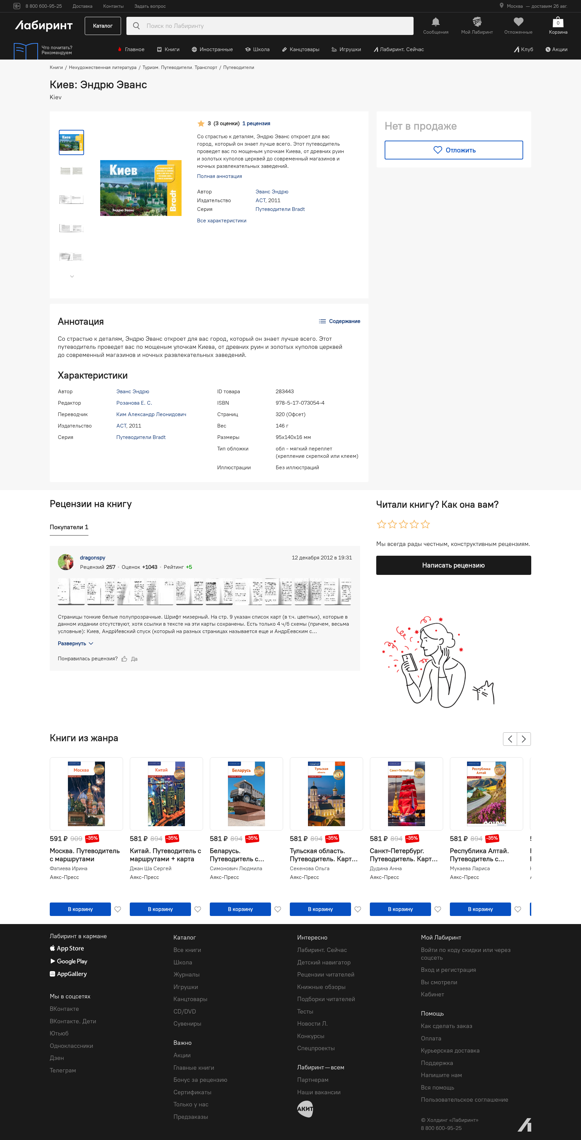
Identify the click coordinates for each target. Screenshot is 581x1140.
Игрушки (350, 49)
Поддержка (437, 1063)
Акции (560, 49)
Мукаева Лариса (470, 869)
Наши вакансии (319, 1092)
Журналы (186, 974)
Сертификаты (192, 1092)
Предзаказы (190, 1116)
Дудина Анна (386, 869)
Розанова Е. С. (134, 403)
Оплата (431, 1038)
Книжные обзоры (321, 987)
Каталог (103, 26)
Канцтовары (304, 49)
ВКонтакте (64, 1009)
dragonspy (92, 557)
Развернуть (72, 643)
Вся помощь (437, 1087)
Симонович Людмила (236, 869)
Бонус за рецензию (200, 1079)
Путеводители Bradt (280, 209)
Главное (135, 49)
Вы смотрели (439, 982)
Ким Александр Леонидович (151, 414)
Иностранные (216, 49)
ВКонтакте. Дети (73, 1021)
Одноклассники (71, 1046)
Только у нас (190, 1104)
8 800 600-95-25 (441, 1128)
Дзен (57, 1058)
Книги (172, 49)
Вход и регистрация (448, 969)
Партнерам (312, 1079)
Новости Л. (312, 1023)
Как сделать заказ (446, 1026)
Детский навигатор (324, 962)
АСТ (260, 200)
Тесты (305, 1011)
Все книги (187, 950)
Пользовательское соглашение (464, 1099)
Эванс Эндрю (272, 191)
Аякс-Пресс (64, 877)
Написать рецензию (453, 565)
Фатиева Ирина (68, 869)
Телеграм (63, 1070)
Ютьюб (59, 1033)
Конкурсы (310, 1036)
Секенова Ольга (310, 869)
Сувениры (187, 1023)
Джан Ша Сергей (150, 869)
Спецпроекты (316, 1048)
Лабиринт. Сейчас (402, 49)
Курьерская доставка (450, 1050)
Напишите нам (441, 1075)
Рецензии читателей (325, 974)
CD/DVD (184, 1011)
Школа (261, 49)
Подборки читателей (326, 999)
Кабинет (432, 994)
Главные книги (193, 1067)
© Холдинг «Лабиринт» (449, 1120)
